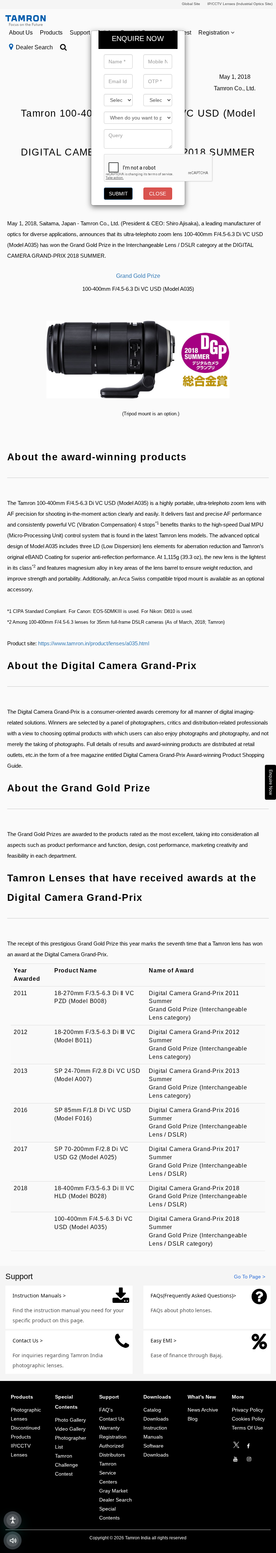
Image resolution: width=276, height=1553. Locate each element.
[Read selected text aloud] (13, 1540)
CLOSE (157, 194)
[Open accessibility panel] (13, 1520)
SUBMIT (118, 194)
